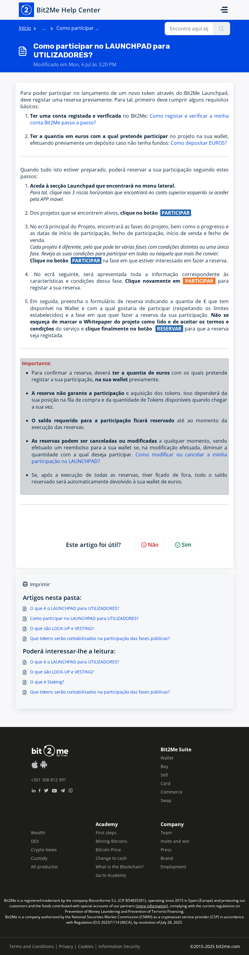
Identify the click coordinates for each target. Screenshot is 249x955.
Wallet (167, 758)
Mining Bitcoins (111, 841)
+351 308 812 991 (48, 780)
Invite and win (175, 841)
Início (25, 28)
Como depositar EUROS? (199, 143)
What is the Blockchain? (120, 867)
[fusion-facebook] (39, 789)
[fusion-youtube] (54, 789)
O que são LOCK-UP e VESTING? (62, 628)
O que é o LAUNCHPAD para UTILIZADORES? (74, 608)
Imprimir (40, 584)
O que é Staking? (47, 682)
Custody (39, 858)
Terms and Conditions (31, 946)
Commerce (171, 792)
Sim (186, 544)
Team (166, 833)
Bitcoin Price (108, 850)
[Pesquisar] (221, 28)
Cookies (86, 946)
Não (153, 544)
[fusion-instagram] (70, 789)
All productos (44, 867)
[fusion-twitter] (46, 789)
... (44, 28)
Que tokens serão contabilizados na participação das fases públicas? (100, 638)
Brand (167, 858)
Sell (164, 775)
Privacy (66, 946)
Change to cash (111, 858)
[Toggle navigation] (224, 9)
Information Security (119, 946)
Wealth (38, 833)
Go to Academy (111, 875)
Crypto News (44, 850)
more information (152, 905)
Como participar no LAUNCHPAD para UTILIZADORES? (84, 618)
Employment (173, 867)
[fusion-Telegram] (63, 789)
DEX (35, 841)
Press (166, 850)
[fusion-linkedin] (33, 789)
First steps (106, 833)
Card (165, 783)
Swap (166, 800)
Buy (164, 766)
